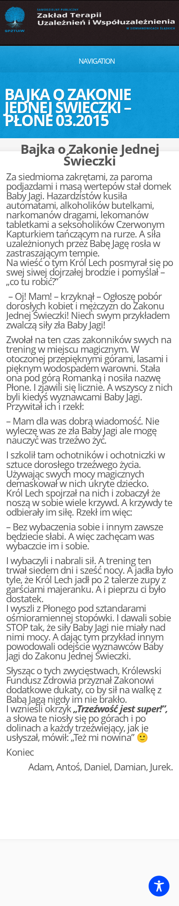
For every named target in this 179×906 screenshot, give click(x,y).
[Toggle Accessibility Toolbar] (159, 886)
